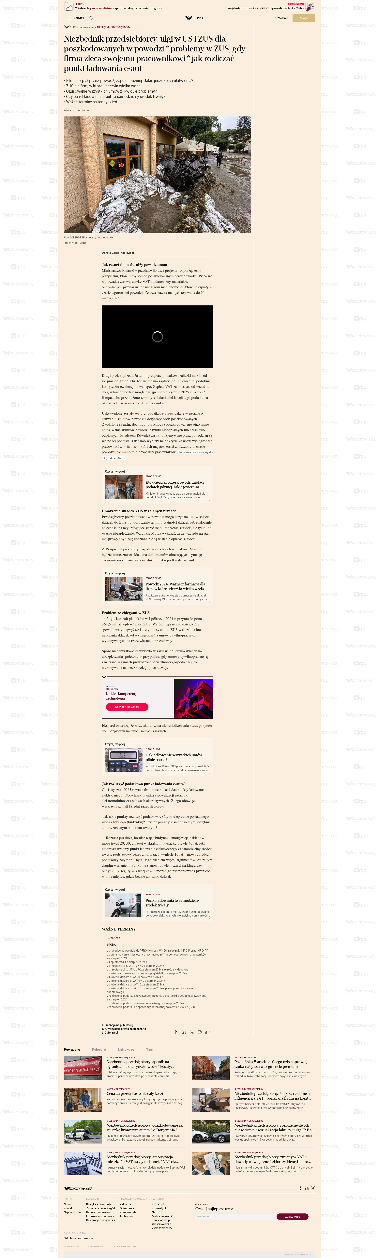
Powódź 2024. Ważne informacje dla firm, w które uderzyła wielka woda (175, 586)
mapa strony (71, 1246)
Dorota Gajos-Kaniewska (118, 252)
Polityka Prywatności (99, 1204)
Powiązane (72, 1049)
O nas (67, 1204)
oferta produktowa (125, 1246)
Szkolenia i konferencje (78, 1238)
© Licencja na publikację (117, 1025)
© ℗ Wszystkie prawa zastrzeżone (124, 1028)
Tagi (149, 1049)
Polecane (99, 1049)
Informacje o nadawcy (100, 1216)
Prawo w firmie (87, 27)
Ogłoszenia (127, 1208)
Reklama (125, 1204)
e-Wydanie (281, 18)
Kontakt (69, 1208)
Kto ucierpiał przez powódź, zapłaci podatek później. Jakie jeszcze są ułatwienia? (175, 484)
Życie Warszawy (162, 1228)
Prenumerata (128, 1212)
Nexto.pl (157, 1212)
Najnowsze (126, 1049)
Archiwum (126, 1216)
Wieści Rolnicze (161, 1224)
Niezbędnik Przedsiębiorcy (113, 27)
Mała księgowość (162, 1216)
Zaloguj (304, 18)
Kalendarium (96, 1246)
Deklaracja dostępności (100, 1220)
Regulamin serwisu (98, 1212)
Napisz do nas (72, 1212)
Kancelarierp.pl (161, 1220)
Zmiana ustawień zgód (100, 1208)
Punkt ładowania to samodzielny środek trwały (173, 903)
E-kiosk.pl (158, 1204)
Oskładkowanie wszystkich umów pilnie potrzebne (174, 757)
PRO (200, 18)
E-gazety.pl (159, 1208)
